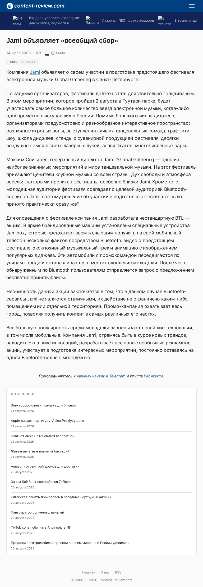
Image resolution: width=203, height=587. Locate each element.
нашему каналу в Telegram (101, 376)
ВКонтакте (153, 376)
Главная (88, 572)
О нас (105, 572)
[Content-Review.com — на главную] (35, 6)
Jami (35, 72)
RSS (118, 572)
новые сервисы (22, 61)
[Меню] (192, 6)
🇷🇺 (47, 53)
